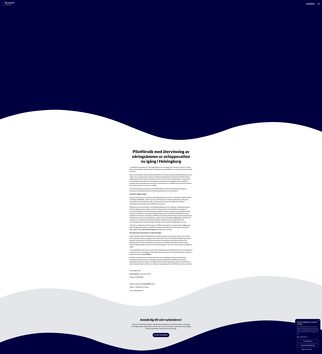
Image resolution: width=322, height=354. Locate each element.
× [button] (318, 320)
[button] (308, 349)
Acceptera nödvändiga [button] (308, 345)
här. (175, 328)
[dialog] (307, 335)
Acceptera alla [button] (307, 341)
